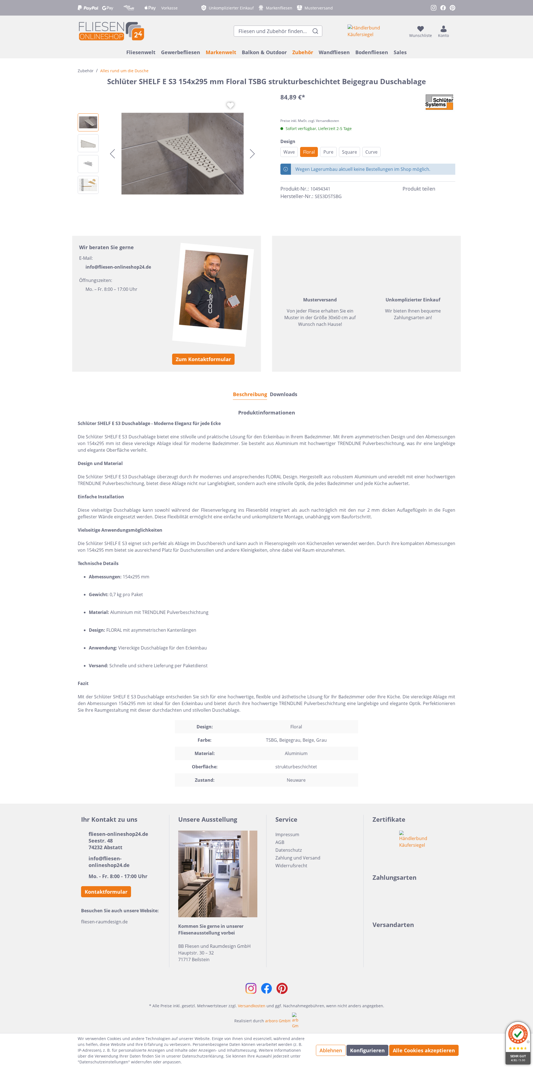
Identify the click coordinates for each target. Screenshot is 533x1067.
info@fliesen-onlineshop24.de (118, 267)
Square (349, 152)
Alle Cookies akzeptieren (424, 1050)
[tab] (250, 394)
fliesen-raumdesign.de (104, 922)
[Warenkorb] (453, 31)
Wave (289, 152)
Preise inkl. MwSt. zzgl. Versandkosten (309, 120)
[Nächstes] (252, 154)
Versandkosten (251, 1005)
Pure (328, 152)
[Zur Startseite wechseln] (111, 31)
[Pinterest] (452, 189)
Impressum (287, 834)
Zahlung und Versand (297, 858)
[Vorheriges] (112, 154)
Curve (371, 152)
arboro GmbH (277, 1020)
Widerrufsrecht (291, 866)
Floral (309, 152)
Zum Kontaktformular (203, 359)
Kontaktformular (106, 891)
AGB (279, 842)
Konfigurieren (367, 1050)
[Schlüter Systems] (439, 102)
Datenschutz (288, 850)
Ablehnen (331, 1050)
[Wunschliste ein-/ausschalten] (230, 105)
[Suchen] (315, 31)
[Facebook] (442, 189)
